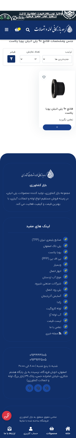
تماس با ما (55, 327)
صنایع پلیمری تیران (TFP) (46, 239)
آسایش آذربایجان (51, 295)
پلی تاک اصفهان (52, 246)
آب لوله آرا (55, 314)
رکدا (59, 302)
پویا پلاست (54, 252)
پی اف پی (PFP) (51, 258)
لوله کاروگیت (53, 308)
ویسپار (57, 264)
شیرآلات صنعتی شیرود (48, 283)
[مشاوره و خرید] (6, 416)
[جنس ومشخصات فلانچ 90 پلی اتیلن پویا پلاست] (38, 174)
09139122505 (38, 359)
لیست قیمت (54, 320)
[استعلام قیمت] (38, 15)
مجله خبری (52, 333)
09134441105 (38, 355)
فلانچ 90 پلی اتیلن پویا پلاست (59, 111)
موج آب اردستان (51, 277)
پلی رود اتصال (53, 289)
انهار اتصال (55, 271)
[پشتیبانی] (46, 388)
